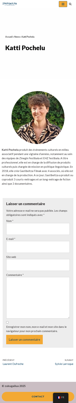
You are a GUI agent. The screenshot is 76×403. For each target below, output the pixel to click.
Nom (9, 220)
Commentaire (15, 274)
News (17, 36)
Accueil (9, 36)
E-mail (10, 238)
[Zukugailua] (10, 4)
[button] (70, 4)
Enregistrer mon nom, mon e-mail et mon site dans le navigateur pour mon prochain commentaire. (36, 329)
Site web (11, 256)
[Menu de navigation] (63, 4)
